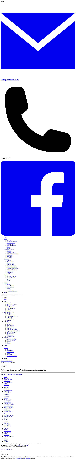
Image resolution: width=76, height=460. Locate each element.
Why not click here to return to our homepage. (11, 374)
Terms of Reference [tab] (11, 308)
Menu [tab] (5, 297)
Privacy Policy (7, 424)
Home (5, 237)
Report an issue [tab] (10, 333)
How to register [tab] (10, 325)
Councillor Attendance (12, 241)
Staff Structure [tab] (10, 307)
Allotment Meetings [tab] (11, 328)
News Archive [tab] (10, 319)
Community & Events (9, 249)
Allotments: (6, 396)
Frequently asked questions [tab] (13, 331)
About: (5, 377)
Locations (9, 260)
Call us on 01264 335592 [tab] (6, 361)
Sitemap (8, 247)
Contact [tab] (8, 311)
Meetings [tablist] (6, 337)
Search (20, 295)
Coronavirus (6, 385)
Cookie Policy (7, 425)
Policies (5, 281)
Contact (8, 248)
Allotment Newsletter (12, 267)
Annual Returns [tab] (10, 350)
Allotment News (10, 264)
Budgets (8, 284)
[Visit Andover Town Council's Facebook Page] (38, 235)
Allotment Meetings (11, 265)
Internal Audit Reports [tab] (12, 356)
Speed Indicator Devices (12, 253)
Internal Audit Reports (12, 291)
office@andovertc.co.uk (23, 445)
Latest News (9, 255)
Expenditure (9, 289)
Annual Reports (10, 287)
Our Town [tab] (9, 313)
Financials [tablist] (6, 348)
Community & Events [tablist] (9, 312)
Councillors (9, 240)
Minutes (8, 280)
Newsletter (9, 257)
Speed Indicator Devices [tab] (12, 316)
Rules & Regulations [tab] (11, 332)
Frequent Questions (8, 406)
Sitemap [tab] (8, 309)
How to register (10, 263)
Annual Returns (10, 285)
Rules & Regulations (11, 269)
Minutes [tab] (8, 343)
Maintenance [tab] (10, 335)
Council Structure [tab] (11, 305)
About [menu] (5, 301)
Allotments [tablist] (6, 321)
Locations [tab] (9, 323)
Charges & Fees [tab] (10, 324)
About (5, 239)
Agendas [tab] (9, 341)
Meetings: (6, 414)
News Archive (10, 256)
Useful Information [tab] (11, 315)
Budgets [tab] (8, 349)
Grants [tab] (8, 353)
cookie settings (18, 458)
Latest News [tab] (9, 317)
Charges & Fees (10, 261)
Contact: (5, 438)
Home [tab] (5, 299)
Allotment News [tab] (10, 327)
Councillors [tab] (9, 303)
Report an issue (10, 271)
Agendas (9, 279)
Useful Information (11, 252)
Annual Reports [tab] (10, 352)
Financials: (6, 428)
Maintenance (10, 272)
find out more (26, 458)
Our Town (9, 251)
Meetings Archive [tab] (11, 340)
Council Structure (11, 243)
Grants (8, 288)
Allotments (6, 259)
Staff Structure (10, 244)
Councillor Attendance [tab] (12, 304)
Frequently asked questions (13, 268)
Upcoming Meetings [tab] (11, 339)
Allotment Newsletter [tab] (12, 329)
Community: (6, 387)
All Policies (6, 423)
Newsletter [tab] (9, 320)
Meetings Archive (11, 277)
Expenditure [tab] (9, 354)
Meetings (6, 275)
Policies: (5, 421)
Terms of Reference (11, 245)
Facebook (6, 441)
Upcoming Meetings (11, 276)
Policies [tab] (5, 345)
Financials (6, 283)
